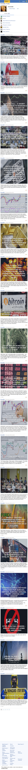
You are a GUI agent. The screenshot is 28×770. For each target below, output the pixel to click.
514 (18, 8)
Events (14, 41)
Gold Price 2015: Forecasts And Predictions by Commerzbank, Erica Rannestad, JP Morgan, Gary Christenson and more (14, 271)
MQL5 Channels (20, 752)
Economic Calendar (20, 759)
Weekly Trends (14, 550)
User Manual (5, 758)
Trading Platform (5, 745)
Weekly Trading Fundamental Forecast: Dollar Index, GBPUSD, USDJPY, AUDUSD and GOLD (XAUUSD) (14, 522)
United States (12, 8)
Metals (14, 201)
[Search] (19, 1)
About (11, 744)
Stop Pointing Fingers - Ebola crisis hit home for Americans (14, 628)
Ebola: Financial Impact (14, 696)
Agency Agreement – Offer (13, 755)
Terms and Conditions (12, 748)
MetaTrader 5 (21, 744)
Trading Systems (14, 101)
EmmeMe (3, 34)
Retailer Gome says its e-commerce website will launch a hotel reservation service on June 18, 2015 (14, 47)
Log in (23, 1)
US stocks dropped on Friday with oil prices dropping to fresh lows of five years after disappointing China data (14, 382)
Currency (14, 164)
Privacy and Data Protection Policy (12, 760)
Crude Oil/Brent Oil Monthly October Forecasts (14, 658)
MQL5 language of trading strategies (4, 762)
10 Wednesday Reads (14, 457)
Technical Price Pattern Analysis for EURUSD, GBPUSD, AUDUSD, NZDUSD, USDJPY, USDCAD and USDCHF (14, 592)
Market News (14, 376)
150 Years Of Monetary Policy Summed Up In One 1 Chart (14, 348)
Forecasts (14, 263)
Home (6, 1)
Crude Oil (14, 654)
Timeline (12, 745)
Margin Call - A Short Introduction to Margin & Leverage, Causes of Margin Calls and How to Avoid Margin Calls (14, 108)
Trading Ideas (14, 482)
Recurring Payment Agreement (12, 751)
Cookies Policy (12, 764)
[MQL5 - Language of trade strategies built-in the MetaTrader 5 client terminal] (2, 1)
